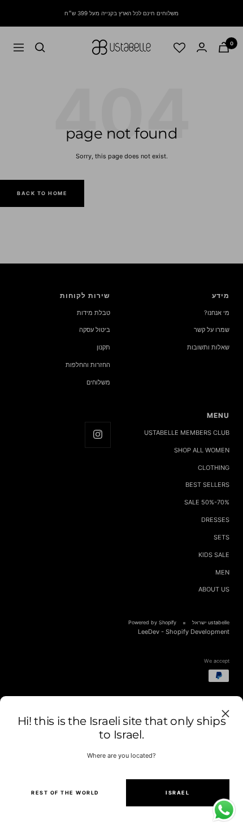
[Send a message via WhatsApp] (224, 810)
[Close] (225, 714)
